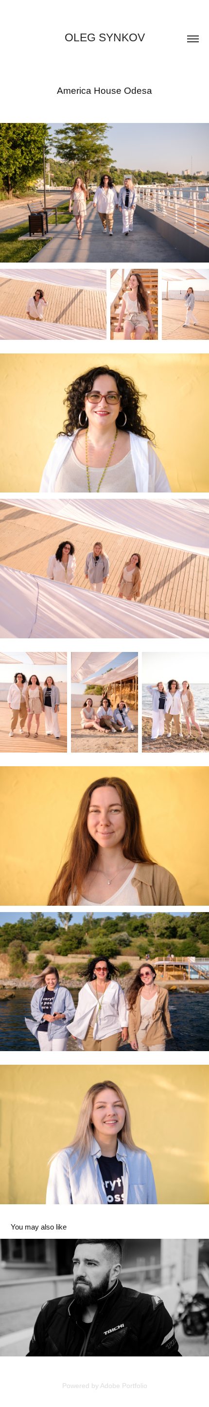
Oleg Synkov (105, 37)
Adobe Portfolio (123, 1385)
